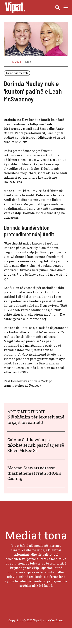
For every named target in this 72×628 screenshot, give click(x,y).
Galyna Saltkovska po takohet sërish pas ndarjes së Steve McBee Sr (35, 445)
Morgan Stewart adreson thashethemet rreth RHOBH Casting (34, 473)
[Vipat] (14, 7)
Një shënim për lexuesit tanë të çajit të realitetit (35, 419)
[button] (57, 7)
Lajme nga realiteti (17, 73)
